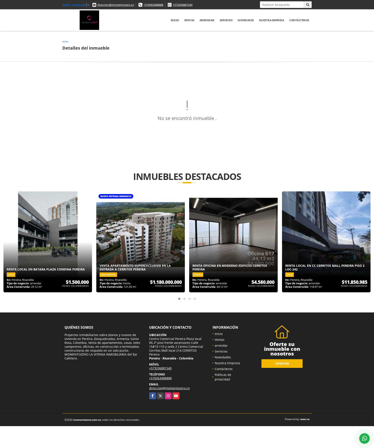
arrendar (207, 20)
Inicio (175, 20)
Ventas (189, 20)
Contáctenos (299, 20)
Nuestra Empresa (271, 20)
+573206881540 (182, 5)
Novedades (246, 20)
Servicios (226, 20)
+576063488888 (153, 5)
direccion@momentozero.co (115, 5)
